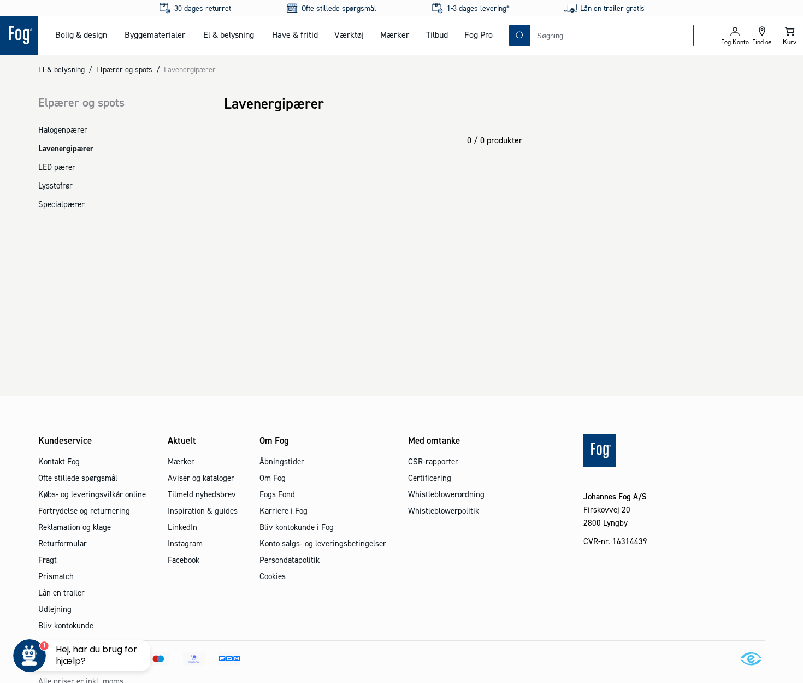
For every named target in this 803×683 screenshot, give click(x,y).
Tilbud (437, 34)
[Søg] (520, 35)
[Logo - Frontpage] (19, 35)
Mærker (394, 34)
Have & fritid (295, 34)
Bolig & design (81, 34)
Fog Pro (478, 34)
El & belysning (228, 34)
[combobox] (611, 35)
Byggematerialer (155, 34)
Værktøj (349, 34)
